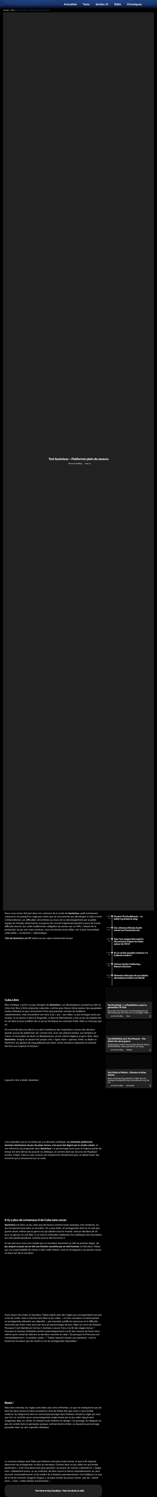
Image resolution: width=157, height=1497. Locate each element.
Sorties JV (102, 4)
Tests (86, 4)
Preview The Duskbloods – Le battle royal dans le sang (128, 917)
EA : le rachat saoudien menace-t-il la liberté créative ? (131, 954)
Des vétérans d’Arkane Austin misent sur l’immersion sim (128, 929)
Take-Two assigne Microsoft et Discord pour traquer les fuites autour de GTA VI (128, 941)
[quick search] (147, 4)
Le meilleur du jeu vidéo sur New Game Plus (18, 4)
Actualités (70, 4)
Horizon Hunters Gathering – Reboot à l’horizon (128, 965)
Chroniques (134, 4)
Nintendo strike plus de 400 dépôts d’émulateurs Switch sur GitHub (131, 976)
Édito (117, 4)
